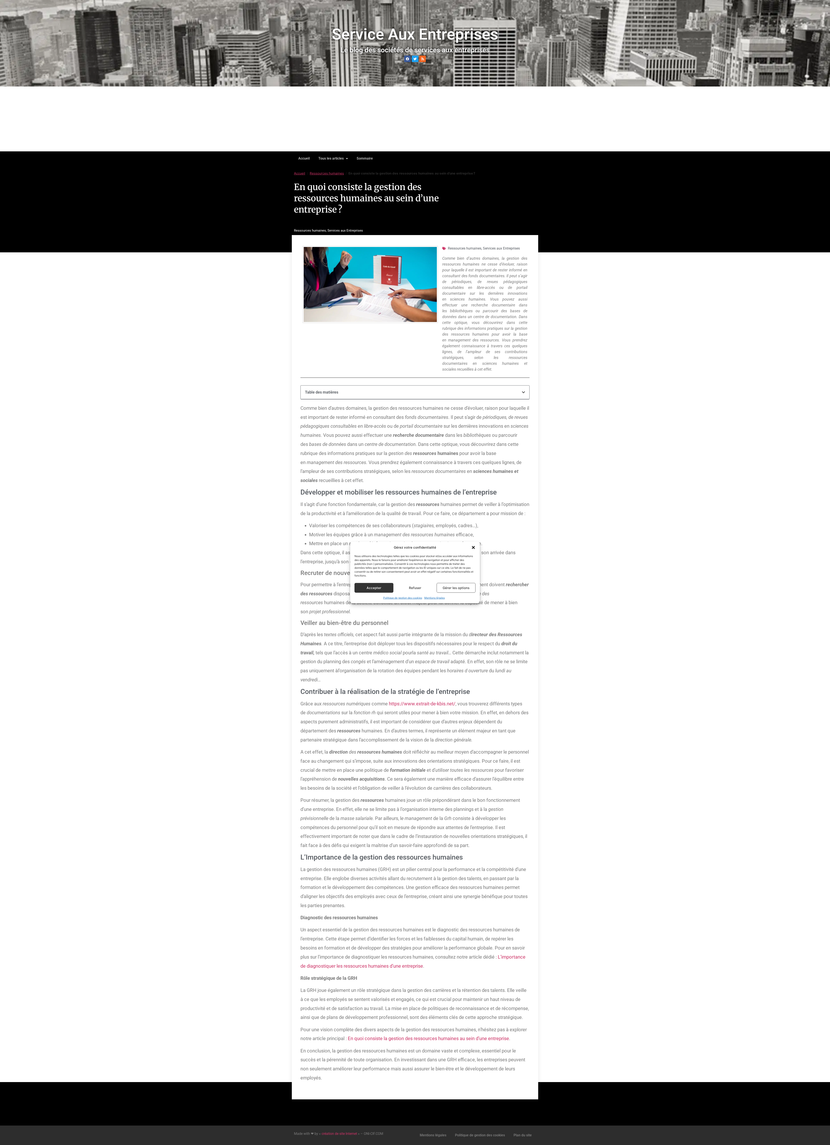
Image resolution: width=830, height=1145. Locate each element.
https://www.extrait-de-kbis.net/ (422, 703)
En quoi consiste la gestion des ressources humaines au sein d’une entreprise (428, 1038)
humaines (378, 966)
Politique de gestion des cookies (402, 597)
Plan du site (523, 1135)
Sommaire (365, 158)
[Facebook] (407, 59)
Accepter (374, 588)
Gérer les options (456, 588)
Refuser (415, 588)
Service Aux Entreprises (415, 34)
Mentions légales (434, 597)
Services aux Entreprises (345, 230)
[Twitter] (415, 59)
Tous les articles (331, 158)
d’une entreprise (406, 966)
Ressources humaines (327, 173)
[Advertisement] (415, 119)
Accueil (304, 158)
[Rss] (422, 59)
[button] (473, 547)
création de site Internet (339, 1134)
